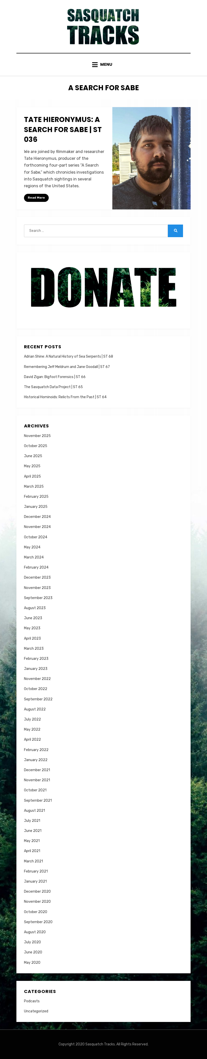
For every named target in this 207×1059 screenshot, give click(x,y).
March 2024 (34, 557)
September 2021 (38, 800)
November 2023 (37, 588)
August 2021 (34, 810)
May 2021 (32, 841)
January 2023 (35, 669)
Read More (36, 197)
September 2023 (38, 598)
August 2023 (35, 608)
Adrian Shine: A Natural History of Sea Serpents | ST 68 (68, 356)
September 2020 (38, 922)
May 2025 (32, 466)
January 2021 (35, 881)
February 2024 (36, 567)
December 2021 (37, 770)
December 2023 (37, 577)
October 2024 (35, 537)
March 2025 (34, 486)
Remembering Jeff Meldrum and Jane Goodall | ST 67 (67, 367)
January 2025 (35, 507)
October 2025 (35, 446)
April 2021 (32, 851)
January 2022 (35, 760)
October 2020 (35, 912)
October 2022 (35, 689)
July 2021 (32, 821)
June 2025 (33, 456)
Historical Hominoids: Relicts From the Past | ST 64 (65, 397)
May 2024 (32, 547)
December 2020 (37, 891)
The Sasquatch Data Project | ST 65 (53, 387)
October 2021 (35, 790)
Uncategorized (36, 1011)
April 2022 (32, 739)
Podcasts (32, 1001)
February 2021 (36, 871)
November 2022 (37, 679)
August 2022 (35, 709)
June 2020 (33, 952)
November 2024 (37, 527)
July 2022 (32, 719)
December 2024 (37, 517)
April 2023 (32, 638)
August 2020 (35, 932)
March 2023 (34, 648)
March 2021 (33, 861)
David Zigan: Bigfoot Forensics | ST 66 (55, 377)
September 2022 (38, 699)
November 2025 (37, 436)
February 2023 (36, 659)
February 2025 (36, 496)
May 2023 (32, 628)
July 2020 (32, 942)
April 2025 (32, 476)
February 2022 (36, 750)
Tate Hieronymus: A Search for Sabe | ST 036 (63, 129)
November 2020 (37, 901)
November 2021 (37, 780)
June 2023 (33, 618)
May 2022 (32, 729)
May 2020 (32, 962)
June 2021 (32, 831)
